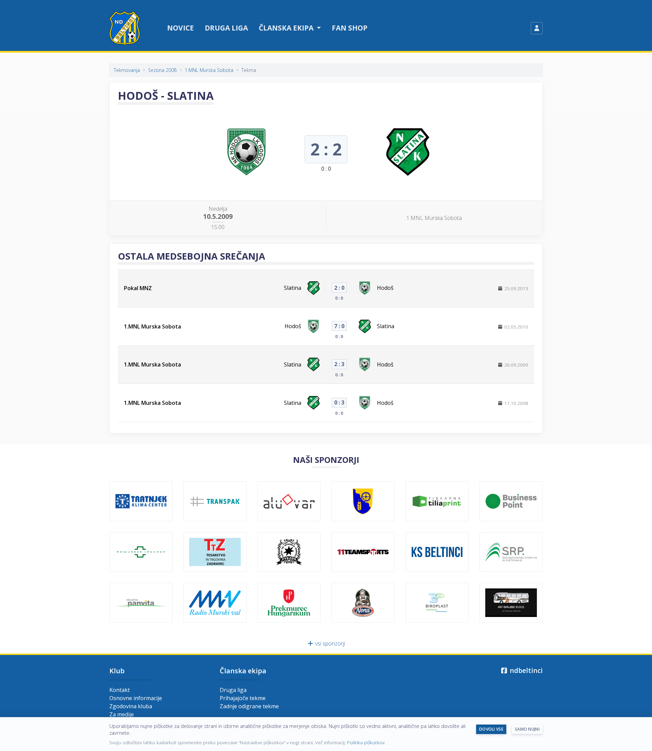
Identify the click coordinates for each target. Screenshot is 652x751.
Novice (180, 28)
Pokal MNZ (138, 288)
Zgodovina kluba (130, 706)
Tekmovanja (127, 70)
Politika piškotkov (365, 742)
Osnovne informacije (135, 698)
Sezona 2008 (162, 70)
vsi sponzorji (329, 643)
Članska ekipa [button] (287, 28)
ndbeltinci (525, 670)
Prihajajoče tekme (243, 698)
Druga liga (226, 28)
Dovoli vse (491, 729)
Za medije (121, 714)
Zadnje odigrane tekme (249, 706)
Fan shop (349, 28)
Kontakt (119, 690)
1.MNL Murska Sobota (209, 70)
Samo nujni (527, 729)
